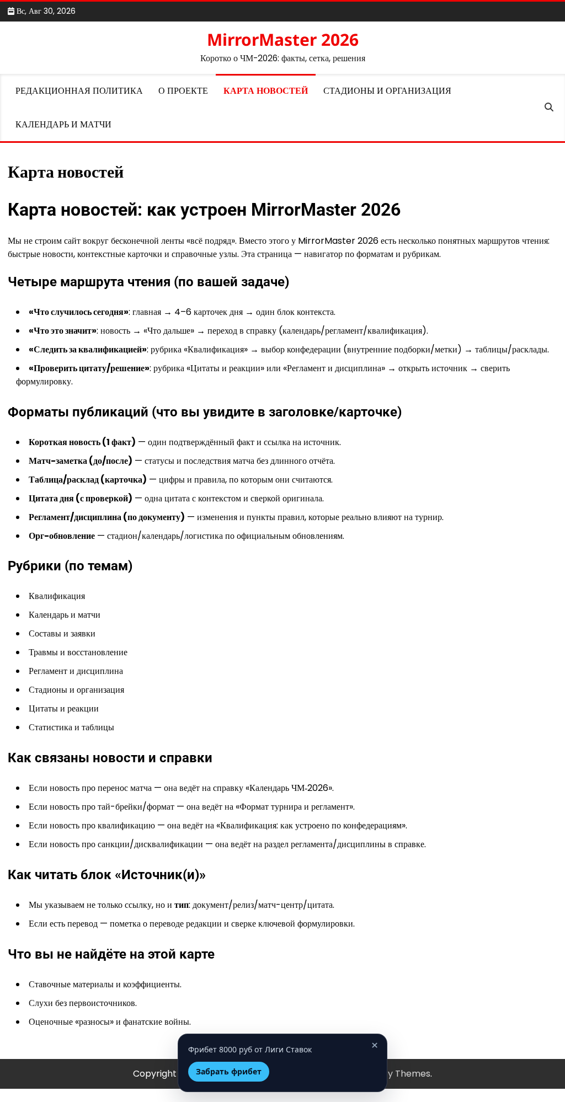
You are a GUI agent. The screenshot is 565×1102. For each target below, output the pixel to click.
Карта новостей (265, 90)
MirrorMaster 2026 (283, 39)
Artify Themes (399, 1073)
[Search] (549, 107)
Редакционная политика (79, 90)
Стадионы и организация (387, 90)
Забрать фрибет (229, 1071)
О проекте (183, 90)
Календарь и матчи (63, 124)
